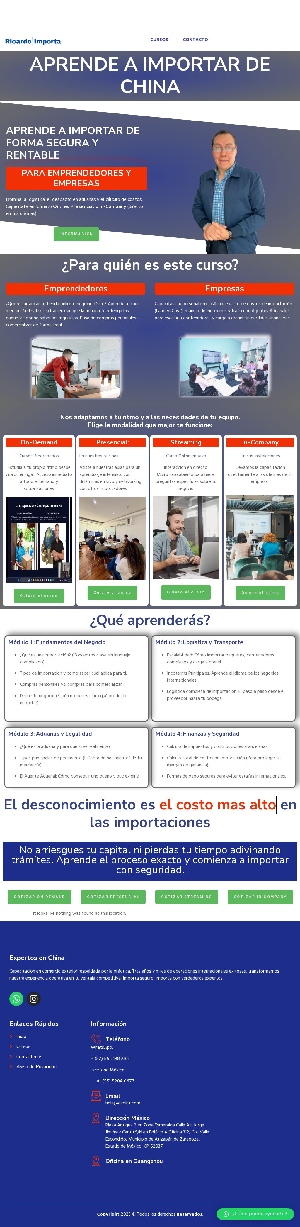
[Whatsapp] (16, 999)
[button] (255, 1214)
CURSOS (159, 39)
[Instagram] (34, 999)
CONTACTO (195, 39)
